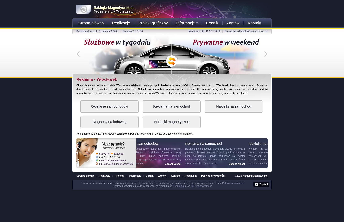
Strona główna (91, 23)
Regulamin (191, 175)
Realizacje (121, 23)
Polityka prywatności (213, 175)
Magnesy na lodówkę (109, 122)
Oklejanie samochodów (109, 106)
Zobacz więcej (192, 164)
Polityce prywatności (233, 183)
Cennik (212, 23)
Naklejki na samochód (233, 106)
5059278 (104, 153)
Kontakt (254, 23)
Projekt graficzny (153, 23)
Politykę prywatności (202, 186)
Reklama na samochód (171, 106)
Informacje (185, 23)
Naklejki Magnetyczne (255, 175)
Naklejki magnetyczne (171, 122)
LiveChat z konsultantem (112, 160)
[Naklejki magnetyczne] (105, 3)
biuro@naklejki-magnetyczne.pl (250, 31)
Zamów (233, 23)
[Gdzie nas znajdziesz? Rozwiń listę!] (172, 170)
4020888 (118, 153)
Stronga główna (85, 175)
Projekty (119, 175)
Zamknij (262, 184)
